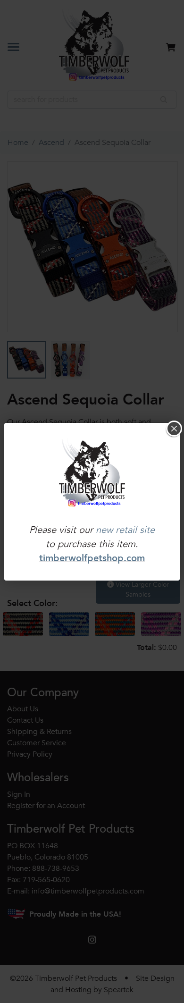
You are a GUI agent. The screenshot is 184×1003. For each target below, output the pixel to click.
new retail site (125, 529)
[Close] (174, 428)
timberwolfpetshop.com (92, 558)
